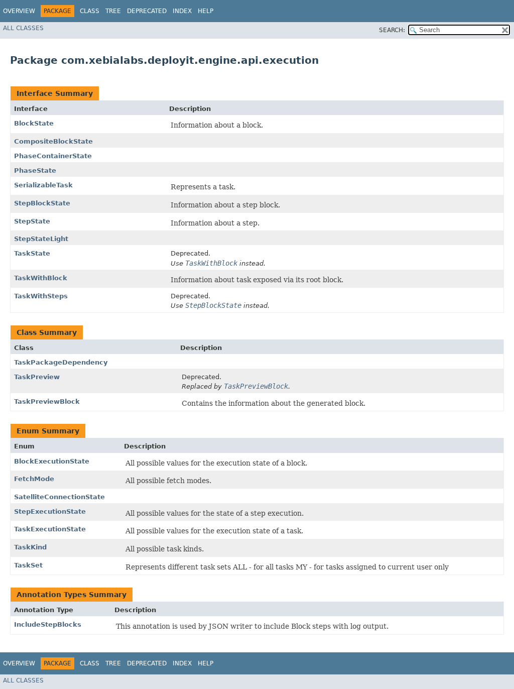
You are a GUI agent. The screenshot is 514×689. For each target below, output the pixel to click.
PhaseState (35, 170)
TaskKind (30, 547)
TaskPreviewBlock (47, 401)
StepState (32, 221)
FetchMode (34, 479)
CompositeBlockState (53, 141)
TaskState (32, 253)
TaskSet (28, 565)
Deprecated (147, 11)
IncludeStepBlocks (47, 624)
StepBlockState (42, 203)
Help (205, 11)
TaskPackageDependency (60, 362)
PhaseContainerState (53, 156)
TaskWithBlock (40, 278)
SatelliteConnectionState (59, 497)
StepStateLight (41, 239)
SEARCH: (392, 30)
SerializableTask (43, 185)
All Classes (23, 28)
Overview (19, 11)
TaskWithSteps (41, 296)
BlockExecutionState (51, 461)
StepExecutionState (50, 511)
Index (182, 11)
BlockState (34, 123)
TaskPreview (37, 377)
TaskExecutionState (50, 529)
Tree (113, 11)
